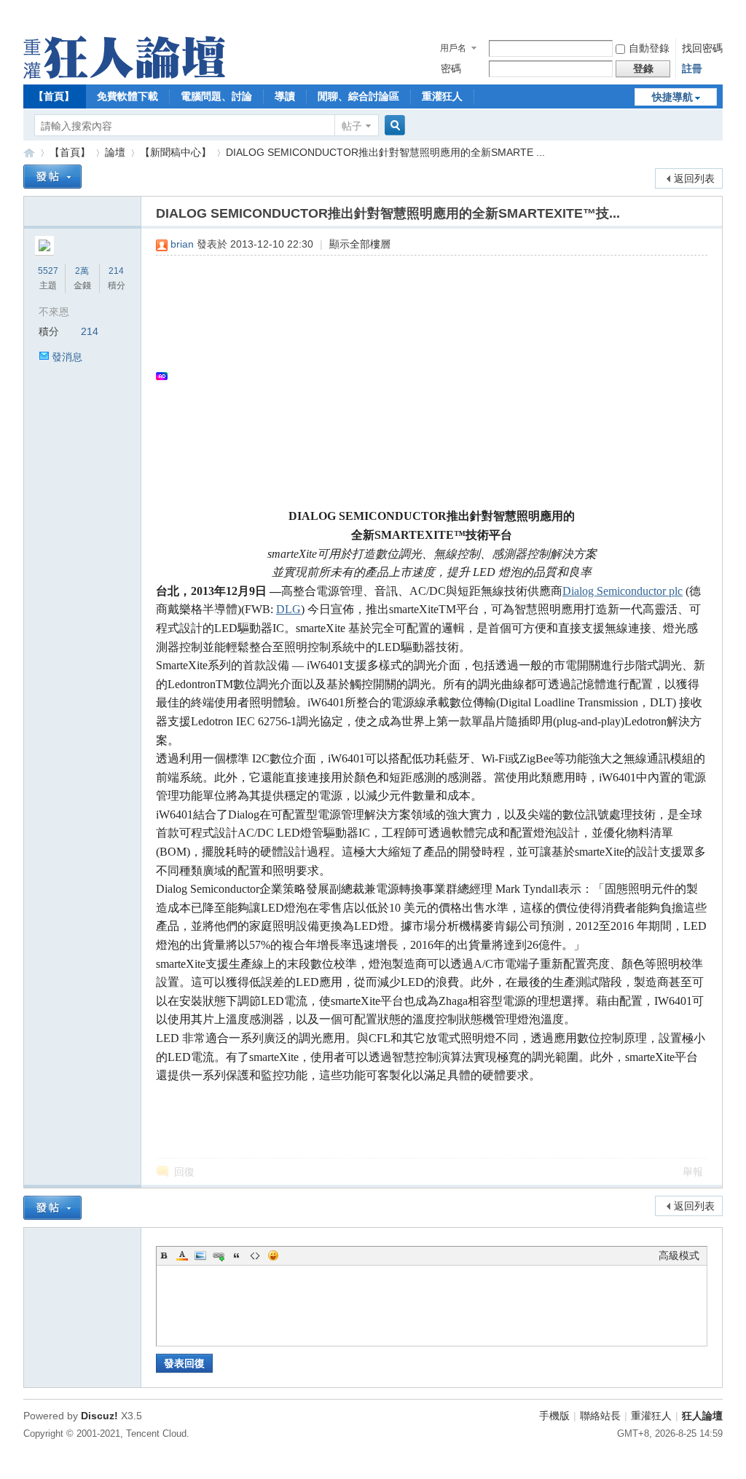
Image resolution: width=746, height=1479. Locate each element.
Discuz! (99, 1415)
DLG (288, 609)
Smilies (273, 1255)
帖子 (352, 126)
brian (182, 244)
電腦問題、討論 (216, 96)
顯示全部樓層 (359, 244)
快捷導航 (672, 97)
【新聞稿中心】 (175, 152)
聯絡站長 (600, 1415)
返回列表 (694, 178)
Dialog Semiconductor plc (622, 591)
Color (182, 1255)
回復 (184, 1172)
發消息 (67, 357)
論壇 (115, 152)
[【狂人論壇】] (124, 75)
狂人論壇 (702, 1415)
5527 (48, 271)
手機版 (554, 1415)
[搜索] (393, 125)
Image (200, 1255)
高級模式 (679, 1255)
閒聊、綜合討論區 (358, 96)
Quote (236, 1255)
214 (116, 271)
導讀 (285, 96)
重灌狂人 (442, 96)
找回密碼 (702, 48)
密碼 (451, 68)
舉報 (693, 1172)
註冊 (692, 68)
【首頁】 (54, 96)
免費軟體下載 (127, 96)
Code (255, 1255)
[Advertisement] (424, 376)
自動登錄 (649, 48)
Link (218, 1255)
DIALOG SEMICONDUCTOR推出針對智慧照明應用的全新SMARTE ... (385, 152)
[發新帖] (52, 177)
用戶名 (453, 48)
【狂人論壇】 (29, 152)
